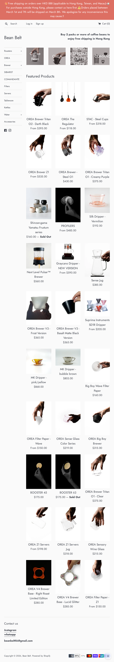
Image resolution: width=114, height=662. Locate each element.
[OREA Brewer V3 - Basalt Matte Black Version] (68, 308)
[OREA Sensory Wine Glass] (97, 524)
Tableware (8, 100)
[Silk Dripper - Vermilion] (97, 200)
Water (13, 114)
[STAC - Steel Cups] (97, 99)
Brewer (13, 65)
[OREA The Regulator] (68, 99)
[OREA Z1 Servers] (38, 524)
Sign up (40, 23)
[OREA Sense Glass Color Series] (68, 418)
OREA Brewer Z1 (38, 172)
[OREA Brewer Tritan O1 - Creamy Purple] (97, 151)
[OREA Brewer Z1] (38, 151)
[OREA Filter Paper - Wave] (38, 418)
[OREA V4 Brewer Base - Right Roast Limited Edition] (38, 572)
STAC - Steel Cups (97, 119)
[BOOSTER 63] (68, 471)
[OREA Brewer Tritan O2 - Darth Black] (38, 99)
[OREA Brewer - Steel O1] (68, 152)
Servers (7, 93)
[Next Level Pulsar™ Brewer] (38, 255)
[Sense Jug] (97, 260)
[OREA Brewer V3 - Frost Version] (38, 308)
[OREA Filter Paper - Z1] (97, 577)
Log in (29, 23)
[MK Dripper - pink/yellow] (38, 361)
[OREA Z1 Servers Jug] (68, 524)
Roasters (13, 51)
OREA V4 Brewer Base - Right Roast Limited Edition (38, 593)
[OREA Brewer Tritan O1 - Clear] (97, 471)
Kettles (7, 107)
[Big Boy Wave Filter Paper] (97, 365)
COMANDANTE (11, 79)
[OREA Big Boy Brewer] (97, 418)
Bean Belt (13, 37)
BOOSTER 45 (38, 492)
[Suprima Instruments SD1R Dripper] (97, 304)
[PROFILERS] (68, 205)
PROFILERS (68, 226)
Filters (7, 86)
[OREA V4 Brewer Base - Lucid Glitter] (68, 577)
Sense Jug (97, 280)
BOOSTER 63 (68, 492)
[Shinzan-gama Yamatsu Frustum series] (38, 203)
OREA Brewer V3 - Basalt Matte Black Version (68, 333)
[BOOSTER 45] (38, 471)
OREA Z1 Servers (38, 544)
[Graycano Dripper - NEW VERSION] (68, 251)
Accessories (9, 121)
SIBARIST (8, 72)
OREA (7, 58)
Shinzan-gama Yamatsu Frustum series (39, 227)
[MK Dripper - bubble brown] (68, 357)
